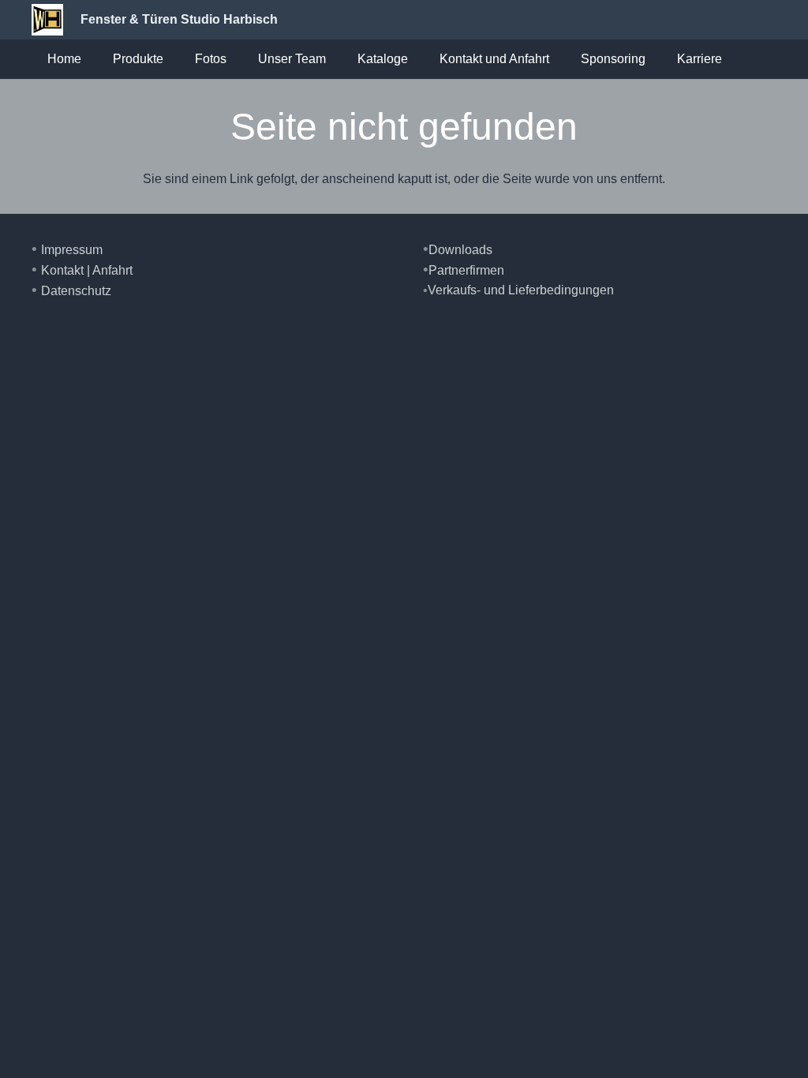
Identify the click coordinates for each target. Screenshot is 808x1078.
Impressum (72, 249)
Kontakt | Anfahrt (87, 270)
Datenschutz (76, 291)
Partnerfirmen (466, 270)
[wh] (47, 20)
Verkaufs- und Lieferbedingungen (521, 290)
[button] (171, 59)
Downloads (460, 249)
